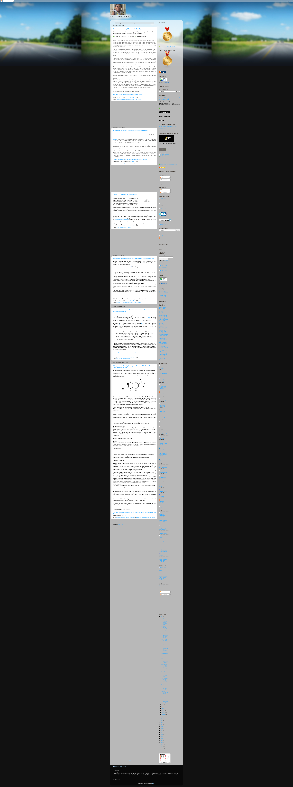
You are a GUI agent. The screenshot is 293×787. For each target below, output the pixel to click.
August (163, 618)
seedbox (159, 205)
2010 (162, 746)
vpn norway (162, 205)
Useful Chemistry (163, 472)
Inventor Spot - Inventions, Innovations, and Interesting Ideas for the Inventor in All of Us (163, 452)
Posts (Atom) (120, 524)
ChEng (160, 537)
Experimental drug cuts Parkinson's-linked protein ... (164, 629)
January (163, 714)
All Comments (164, 179)
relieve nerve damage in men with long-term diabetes (126, 302)
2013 (162, 740)
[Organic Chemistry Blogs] (167, 43)
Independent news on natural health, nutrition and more (163, 550)
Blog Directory (161, 153)
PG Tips (161, 555)
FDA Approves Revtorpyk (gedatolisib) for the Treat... (164, 660)
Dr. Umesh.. (163, 235)
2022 (162, 722)
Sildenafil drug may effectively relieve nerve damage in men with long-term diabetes (133, 258)
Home (134, 522)
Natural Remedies (163, 428)
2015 (162, 736)
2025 (162, 717)
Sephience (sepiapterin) (146, 517)
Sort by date (143, 23)
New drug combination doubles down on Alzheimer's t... (164, 648)
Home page (163, 333)
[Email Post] (137, 97)
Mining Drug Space (162, 461)
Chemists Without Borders (163, 444)
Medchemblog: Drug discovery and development (162, 528)
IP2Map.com (166, 82)
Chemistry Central (163, 533)
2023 (162, 720)
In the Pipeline (162, 545)
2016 (162, 734)
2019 (162, 728)
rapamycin (118, 324)
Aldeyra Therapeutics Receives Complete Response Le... (164, 694)
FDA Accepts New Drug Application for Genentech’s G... (164, 667)
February (163, 712)
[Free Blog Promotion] (164, 154)
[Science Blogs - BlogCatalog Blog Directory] (168, 164)
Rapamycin (123, 358)
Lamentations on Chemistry (162, 380)
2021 (162, 724)
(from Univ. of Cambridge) (163, 323)
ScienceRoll (161, 423)
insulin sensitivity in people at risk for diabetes (125, 163)
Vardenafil (129, 227)
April (163, 710)
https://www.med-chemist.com (167, 238)
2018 (162, 730)
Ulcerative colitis (123, 227)
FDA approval (138, 517)
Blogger (153, 783)
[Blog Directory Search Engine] (165, 155)
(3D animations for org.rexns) (162, 330)
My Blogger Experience (161, 508)
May (163, 708)
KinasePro (161, 496)
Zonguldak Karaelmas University (121, 219)
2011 (162, 744)
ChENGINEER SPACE (162, 485)
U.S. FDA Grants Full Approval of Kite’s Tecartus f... (164, 655)
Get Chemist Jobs (162, 246)
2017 (162, 732)
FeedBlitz (166, 260)
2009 (162, 748)
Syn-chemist (162, 585)
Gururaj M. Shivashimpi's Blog (163, 394)
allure (130, 760)
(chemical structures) (163, 326)
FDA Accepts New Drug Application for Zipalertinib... (164, 642)
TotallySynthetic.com (163, 374)
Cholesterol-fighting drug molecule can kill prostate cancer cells (169, 98)
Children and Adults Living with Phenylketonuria (125, 517)
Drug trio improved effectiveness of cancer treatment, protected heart (127, 352)
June (163, 706)
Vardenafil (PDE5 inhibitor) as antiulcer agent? (125, 194)
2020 (162, 726)
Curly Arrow (162, 438)
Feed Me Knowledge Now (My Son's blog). (167, 126)
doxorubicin (148, 317)
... (114, 779)
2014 (162, 738)
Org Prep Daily (162, 400)
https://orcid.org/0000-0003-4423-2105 (168, 46)
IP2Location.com (163, 283)
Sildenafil (115, 139)
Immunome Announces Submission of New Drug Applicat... (164, 635)
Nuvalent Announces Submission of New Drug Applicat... (164, 687)
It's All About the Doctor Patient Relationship (163, 560)
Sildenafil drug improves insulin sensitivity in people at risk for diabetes (130, 130)
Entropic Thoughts (163, 491)
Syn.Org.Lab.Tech (163, 348)
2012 (162, 742)
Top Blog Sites (165, 153)
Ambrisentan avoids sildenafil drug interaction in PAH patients (128, 29)
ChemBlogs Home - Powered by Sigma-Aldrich (163, 522)
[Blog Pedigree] (162, 160)
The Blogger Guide (163, 541)
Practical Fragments (161, 367)
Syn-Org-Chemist (163, 576)
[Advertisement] (134, 114)
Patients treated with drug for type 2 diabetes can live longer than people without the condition (163, 580)
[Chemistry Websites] (167, 67)
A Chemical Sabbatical (161, 502)
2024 (162, 718)
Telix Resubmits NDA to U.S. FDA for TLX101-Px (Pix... (164, 681)
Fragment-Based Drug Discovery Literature (162, 387)
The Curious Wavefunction (162, 405)
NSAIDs (117, 227)
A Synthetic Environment (162, 514)
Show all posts (149, 23)
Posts (162, 177)
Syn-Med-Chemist (162, 128)
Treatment (153, 517)
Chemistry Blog (162, 417)
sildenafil (137, 163)
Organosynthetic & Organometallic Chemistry (163, 479)
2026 (162, 616)
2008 (162, 750)
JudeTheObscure (163, 467)
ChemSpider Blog (163, 433)
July (163, 704)
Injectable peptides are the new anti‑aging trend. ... (164, 622)
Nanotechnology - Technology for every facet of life (169, 130)
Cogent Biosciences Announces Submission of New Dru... (164, 700)
